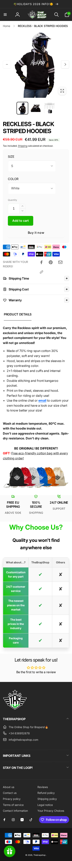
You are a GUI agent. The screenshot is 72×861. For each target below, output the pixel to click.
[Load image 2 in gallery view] (36, 108)
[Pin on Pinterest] (51, 262)
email (42, 400)
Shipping (22, 145)
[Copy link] (41, 272)
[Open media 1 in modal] (36, 64)
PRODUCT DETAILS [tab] (17, 314)
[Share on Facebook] (41, 262)
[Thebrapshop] (15, 709)
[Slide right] (65, 64)
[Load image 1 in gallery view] (22, 108)
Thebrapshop (39, 855)
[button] (5, 14)
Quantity (12, 200)
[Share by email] (60, 262)
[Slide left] (7, 64)
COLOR (13, 179)
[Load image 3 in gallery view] (49, 108)
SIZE (11, 157)
